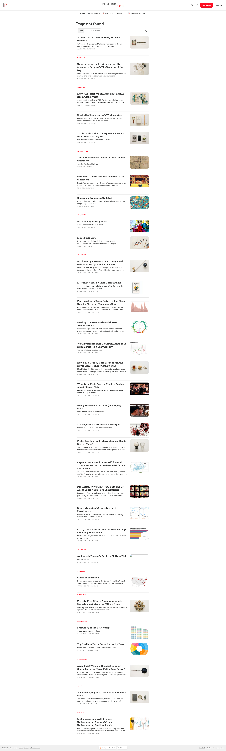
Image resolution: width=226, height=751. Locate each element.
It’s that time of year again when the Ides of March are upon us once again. (101, 537)
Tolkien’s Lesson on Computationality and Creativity (101, 159)
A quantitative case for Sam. (88, 631)
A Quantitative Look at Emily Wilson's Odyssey (99, 39)
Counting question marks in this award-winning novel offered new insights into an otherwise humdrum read (102, 74)
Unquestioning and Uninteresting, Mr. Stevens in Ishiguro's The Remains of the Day (100, 67)
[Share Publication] (197, 5)
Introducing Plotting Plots (92, 221)
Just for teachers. (84, 559)
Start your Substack (108, 748)
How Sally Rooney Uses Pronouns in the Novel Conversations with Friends (100, 364)
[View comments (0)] (94, 81)
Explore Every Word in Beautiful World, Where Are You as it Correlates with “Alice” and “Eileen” (101, 465)
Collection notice (35, 748)
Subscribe (206, 5)
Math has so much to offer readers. (91, 411)
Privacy (21, 748)
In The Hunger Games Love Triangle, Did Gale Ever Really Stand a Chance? (100, 263)
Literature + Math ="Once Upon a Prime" (99, 282)
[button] (83, 13)
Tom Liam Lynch (89, 49)
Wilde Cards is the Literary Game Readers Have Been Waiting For (100, 135)
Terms (26, 748)
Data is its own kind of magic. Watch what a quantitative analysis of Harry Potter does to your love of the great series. (101, 673)
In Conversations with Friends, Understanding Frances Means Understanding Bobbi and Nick (94, 722)
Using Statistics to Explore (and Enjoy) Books (99, 407)
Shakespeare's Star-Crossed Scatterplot (98, 424)
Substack (202, 748)
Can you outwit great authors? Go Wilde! (93, 139)
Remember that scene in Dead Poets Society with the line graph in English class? (100, 391)
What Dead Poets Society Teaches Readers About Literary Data (100, 386)
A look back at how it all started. (90, 224)
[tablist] (89, 30)
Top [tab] (87, 31)
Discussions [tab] (95, 31)
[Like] (78, 81)
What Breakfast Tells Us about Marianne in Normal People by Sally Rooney (101, 345)
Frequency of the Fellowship (93, 627)
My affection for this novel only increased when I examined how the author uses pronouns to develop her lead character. (102, 370)
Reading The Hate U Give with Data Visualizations (97, 324)
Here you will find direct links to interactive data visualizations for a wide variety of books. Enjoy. (96, 242)
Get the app (122, 748)
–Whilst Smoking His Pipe (87, 164)
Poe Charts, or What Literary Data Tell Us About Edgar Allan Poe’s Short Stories (100, 488)
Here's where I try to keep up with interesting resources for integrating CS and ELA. (101, 202)
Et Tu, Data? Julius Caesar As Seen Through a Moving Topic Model (102, 531)
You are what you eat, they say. (89, 350)
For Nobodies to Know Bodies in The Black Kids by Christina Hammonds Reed (101, 302)
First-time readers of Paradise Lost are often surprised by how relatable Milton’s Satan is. (100, 515)
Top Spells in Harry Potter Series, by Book (100, 644)
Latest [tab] (81, 31)
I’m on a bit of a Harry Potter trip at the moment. (97, 647)
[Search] (192, 5)
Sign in (219, 5)
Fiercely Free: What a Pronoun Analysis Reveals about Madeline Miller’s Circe (99, 603)
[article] (113, 44)
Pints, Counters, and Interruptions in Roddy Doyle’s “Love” (102, 442)
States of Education (88, 577)
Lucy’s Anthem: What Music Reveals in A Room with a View (100, 95)
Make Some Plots (87, 237)
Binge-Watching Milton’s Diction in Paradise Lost (97, 510)
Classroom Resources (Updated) (94, 197)
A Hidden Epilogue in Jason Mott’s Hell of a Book (101, 694)
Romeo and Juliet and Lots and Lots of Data (94, 427)
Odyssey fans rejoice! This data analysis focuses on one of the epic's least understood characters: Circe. (102, 608)
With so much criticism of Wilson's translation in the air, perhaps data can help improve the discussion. (99, 45)
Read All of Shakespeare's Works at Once (100, 115)
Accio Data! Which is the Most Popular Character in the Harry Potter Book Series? (101, 667)
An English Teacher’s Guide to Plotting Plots (102, 555)
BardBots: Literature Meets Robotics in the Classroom (100, 178)
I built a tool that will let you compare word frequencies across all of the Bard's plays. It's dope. (99, 119)
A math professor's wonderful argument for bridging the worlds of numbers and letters (100, 287)
